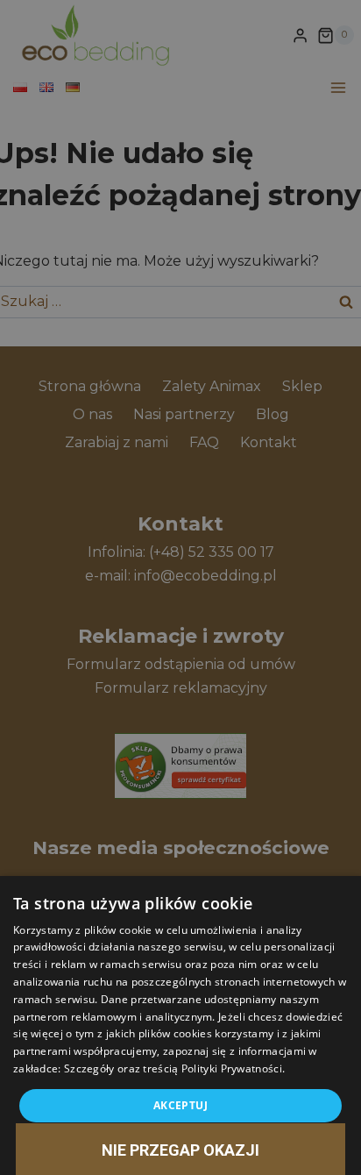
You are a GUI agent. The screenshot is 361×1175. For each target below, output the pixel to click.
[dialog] (180, 1025)
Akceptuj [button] (180, 1105)
